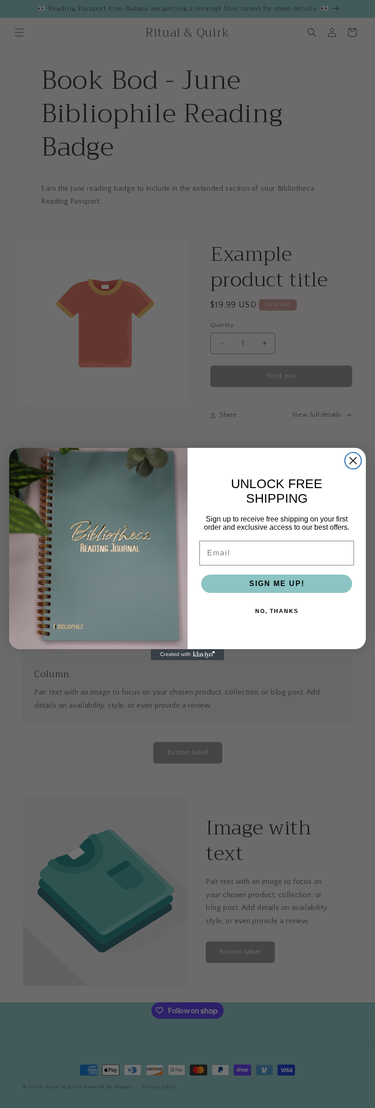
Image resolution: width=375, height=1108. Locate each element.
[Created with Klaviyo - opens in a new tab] (187, 654)
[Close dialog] (353, 460)
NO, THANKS (277, 611)
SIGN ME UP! (277, 583)
